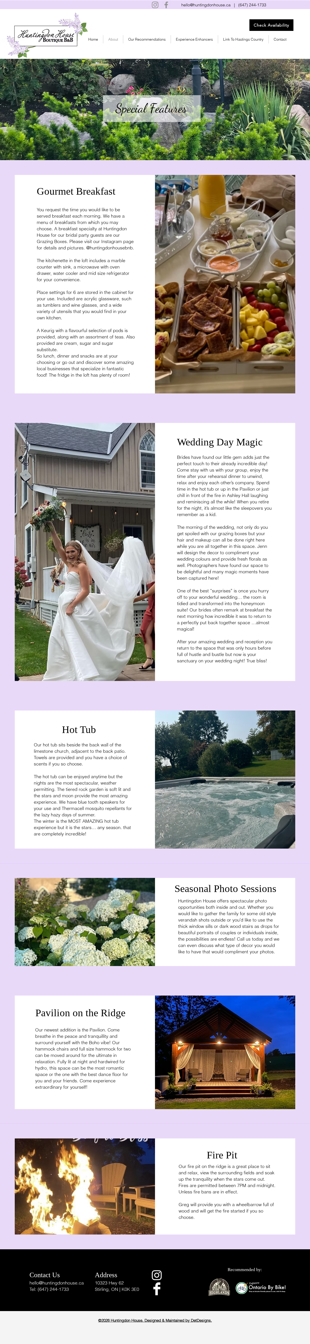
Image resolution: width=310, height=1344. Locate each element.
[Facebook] (166, 4)
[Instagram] (155, 4)
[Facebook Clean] (156, 1288)
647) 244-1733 (253, 4)
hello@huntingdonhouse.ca (206, 4)
